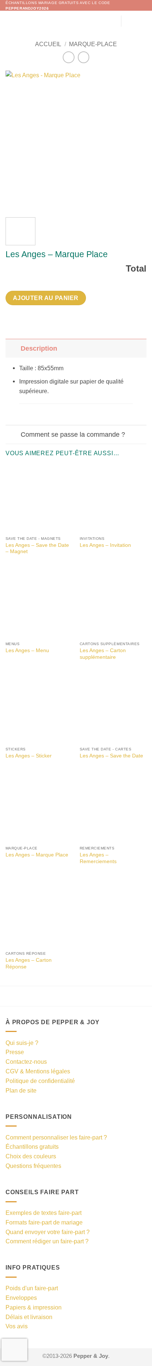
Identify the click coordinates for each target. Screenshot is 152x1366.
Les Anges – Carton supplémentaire (103, 654)
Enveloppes (21, 1297)
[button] (10, 21)
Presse (15, 1052)
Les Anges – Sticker (29, 756)
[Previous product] (83, 57)
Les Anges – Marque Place (37, 855)
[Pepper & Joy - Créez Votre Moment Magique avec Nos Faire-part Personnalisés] (73, 21)
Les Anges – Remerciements (98, 858)
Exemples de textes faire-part (44, 1212)
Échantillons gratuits (32, 1146)
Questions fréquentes (33, 1165)
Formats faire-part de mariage (44, 1222)
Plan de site (21, 1090)
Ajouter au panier (46, 298)
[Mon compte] (130, 21)
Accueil (48, 44)
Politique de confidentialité (40, 1080)
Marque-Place (93, 44)
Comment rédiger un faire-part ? (47, 1241)
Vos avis (17, 1326)
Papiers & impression (34, 1307)
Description (39, 348)
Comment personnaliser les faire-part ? (56, 1137)
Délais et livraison (29, 1317)
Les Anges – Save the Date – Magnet (37, 548)
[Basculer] (13, 348)
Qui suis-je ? (22, 1042)
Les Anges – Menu (27, 650)
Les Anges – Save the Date (111, 756)
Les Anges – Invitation (105, 545)
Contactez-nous (26, 1061)
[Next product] (68, 57)
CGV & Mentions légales (38, 1071)
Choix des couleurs (31, 1156)
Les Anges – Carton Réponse (29, 963)
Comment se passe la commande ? (73, 434)
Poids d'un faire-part (32, 1288)
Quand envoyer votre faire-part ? (48, 1232)
